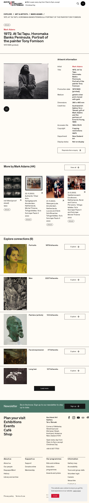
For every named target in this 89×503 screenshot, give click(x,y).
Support (28, 463)
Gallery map (72, 463)
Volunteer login (73, 473)
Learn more (77, 491)
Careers (71, 477)
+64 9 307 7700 (52, 448)
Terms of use (20, 496)
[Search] (78, 3)
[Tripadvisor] (83, 417)
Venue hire (72, 480)
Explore (73, 247)
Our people (8, 466)
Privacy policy (9, 496)
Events (9, 426)
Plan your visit (14, 418)
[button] (12, 201)
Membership (30, 470)
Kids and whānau (53, 463)
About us (7, 463)
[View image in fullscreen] (6, 109)
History (6, 473)
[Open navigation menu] (83, 3)
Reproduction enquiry (70, 150)
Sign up (73, 406)
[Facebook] (69, 417)
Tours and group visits (76, 470)
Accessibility (72, 466)
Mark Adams (9, 29)
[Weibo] (87, 417)
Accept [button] (55, 496)
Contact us (72, 484)
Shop (8, 434)
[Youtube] (78, 417)
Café (7, 430)
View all (73, 167)
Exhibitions (13, 422)
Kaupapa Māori (10, 470)
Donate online (30, 466)
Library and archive (11, 477)
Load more (44, 388)
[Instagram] (73, 417)
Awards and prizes (53, 473)
